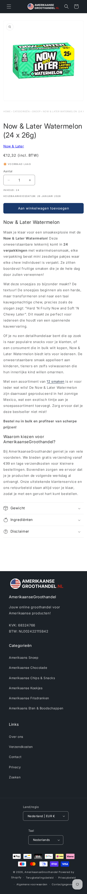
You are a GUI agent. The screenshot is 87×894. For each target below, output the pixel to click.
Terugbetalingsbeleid (40, 877)
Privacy (15, 767)
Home (6, 111)
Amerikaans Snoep (24, 657)
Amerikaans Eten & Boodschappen (36, 708)
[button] (9, 6)
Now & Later (13, 146)
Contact (15, 757)
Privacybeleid (67, 877)
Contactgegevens (63, 884)
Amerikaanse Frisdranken (29, 698)
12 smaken (55, 381)
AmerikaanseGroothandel (41, 872)
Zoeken (15, 777)
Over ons (16, 737)
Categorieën (21, 111)
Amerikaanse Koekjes (25, 688)
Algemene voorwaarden (32, 884)
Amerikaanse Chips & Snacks (32, 678)
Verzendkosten (21, 747)
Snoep (36, 111)
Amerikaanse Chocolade (28, 667)
